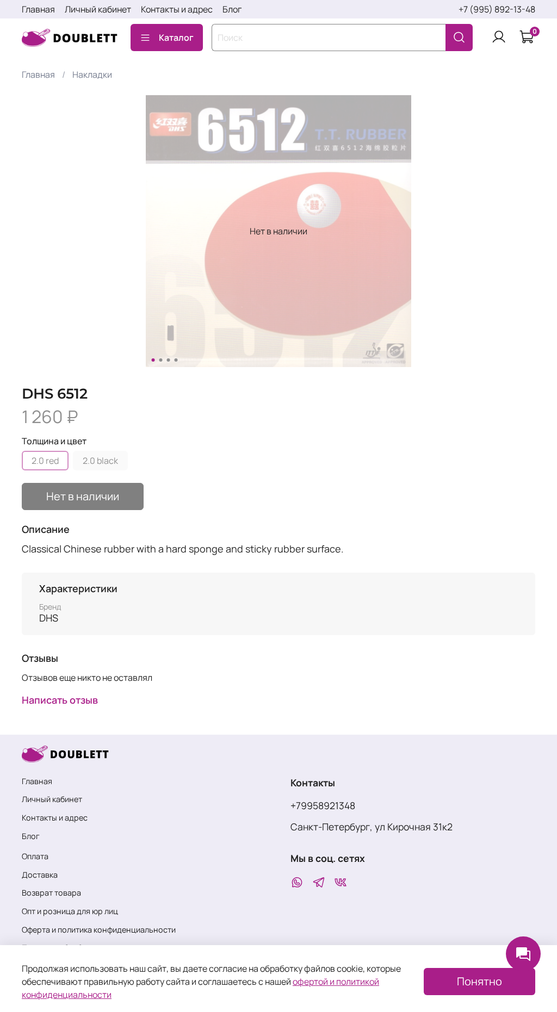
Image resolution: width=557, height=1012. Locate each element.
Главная (38, 9)
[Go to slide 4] (176, 360)
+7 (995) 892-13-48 (497, 9)
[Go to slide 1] (153, 360)
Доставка (40, 875)
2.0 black (100, 461)
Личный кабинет (98, 9)
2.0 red (45, 461)
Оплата (35, 856)
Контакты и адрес (177, 9)
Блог (232, 9)
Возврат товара (51, 892)
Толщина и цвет (54, 441)
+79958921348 (322, 805)
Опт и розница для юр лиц (70, 911)
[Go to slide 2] (161, 360)
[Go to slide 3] (168, 360)
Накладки (92, 74)
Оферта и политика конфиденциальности (99, 929)
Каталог (176, 38)
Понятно (479, 981)
